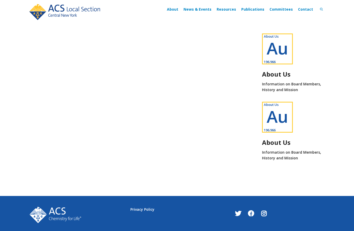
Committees (281, 9)
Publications (252, 9)
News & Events (197, 9)
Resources (226, 9)
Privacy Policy (142, 209)
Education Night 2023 (63, 43)
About (172, 9)
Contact (305, 9)
